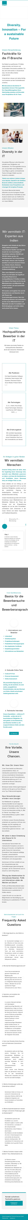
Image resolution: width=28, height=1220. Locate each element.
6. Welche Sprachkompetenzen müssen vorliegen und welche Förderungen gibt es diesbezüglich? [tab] (13, 1111)
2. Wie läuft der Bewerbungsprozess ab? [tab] (13, 966)
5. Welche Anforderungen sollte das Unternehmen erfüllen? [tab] (12, 1085)
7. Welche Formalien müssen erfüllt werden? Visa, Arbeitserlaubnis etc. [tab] (12, 1153)
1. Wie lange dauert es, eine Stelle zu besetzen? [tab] (13, 934)
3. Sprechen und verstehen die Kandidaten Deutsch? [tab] (11, 995)
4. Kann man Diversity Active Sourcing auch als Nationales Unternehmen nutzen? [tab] (13, 1043)
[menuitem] (5, 1218)
